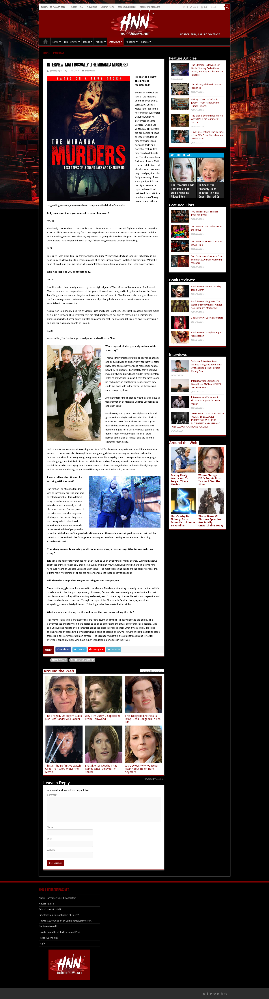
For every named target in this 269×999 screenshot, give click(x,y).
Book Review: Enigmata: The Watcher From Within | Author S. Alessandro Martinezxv (206, 304)
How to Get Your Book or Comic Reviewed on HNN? (65, 920)
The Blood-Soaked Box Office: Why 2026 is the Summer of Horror (207, 119)
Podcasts (130, 41)
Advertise (92, 7)
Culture (145, 41)
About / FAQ (77, 7)
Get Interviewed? (48, 926)
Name (50, 827)
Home (46, 52)
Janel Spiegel (56, 71)
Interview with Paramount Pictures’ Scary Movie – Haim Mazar (206, 400)
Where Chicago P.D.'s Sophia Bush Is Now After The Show (209, 480)
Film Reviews (70, 41)
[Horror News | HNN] (134, 23)
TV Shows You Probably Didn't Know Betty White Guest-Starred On (209, 190)
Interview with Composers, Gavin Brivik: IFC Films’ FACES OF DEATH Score (206, 384)
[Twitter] (190, 7)
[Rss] (184, 7)
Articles (99, 41)
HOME (45, 41)
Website (51, 850)
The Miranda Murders (82, 660)
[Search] (227, 7)
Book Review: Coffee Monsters (207, 317)
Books (86, 41)
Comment (52, 794)
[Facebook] (187, 7)
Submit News (108, 7)
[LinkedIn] (198, 7)
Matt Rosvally (59, 660)
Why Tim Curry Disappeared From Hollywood (102, 717)
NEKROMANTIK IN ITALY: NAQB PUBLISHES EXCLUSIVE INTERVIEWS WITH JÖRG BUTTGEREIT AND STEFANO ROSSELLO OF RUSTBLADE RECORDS (197, 420)
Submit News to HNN (50, 909)
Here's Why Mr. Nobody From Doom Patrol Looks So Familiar (183, 521)
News (55, 41)
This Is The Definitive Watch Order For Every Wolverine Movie (63, 769)
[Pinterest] (194, 7)
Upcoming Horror (127, 7)
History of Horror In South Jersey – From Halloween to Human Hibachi (205, 102)
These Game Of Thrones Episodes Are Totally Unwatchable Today (210, 521)
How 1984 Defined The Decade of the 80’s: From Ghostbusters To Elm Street (207, 135)
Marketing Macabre (150, 7)
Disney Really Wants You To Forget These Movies (179, 480)
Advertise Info (46, 903)
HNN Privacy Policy (48, 937)
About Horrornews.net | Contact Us (57, 898)
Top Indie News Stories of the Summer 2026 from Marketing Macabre (207, 259)
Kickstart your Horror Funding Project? (59, 915)
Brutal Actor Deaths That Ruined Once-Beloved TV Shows (101, 769)
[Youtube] (201, 7)
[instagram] (205, 7)
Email (50, 838)
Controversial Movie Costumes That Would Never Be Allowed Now (182, 190)
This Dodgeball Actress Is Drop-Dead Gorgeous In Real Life (143, 719)
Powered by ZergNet (154, 779)
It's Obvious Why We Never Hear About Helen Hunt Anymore (142, 769)
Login (42, 943)
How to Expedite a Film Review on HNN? (59, 932)
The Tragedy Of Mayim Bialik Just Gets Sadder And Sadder (63, 717)
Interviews (114, 41)
